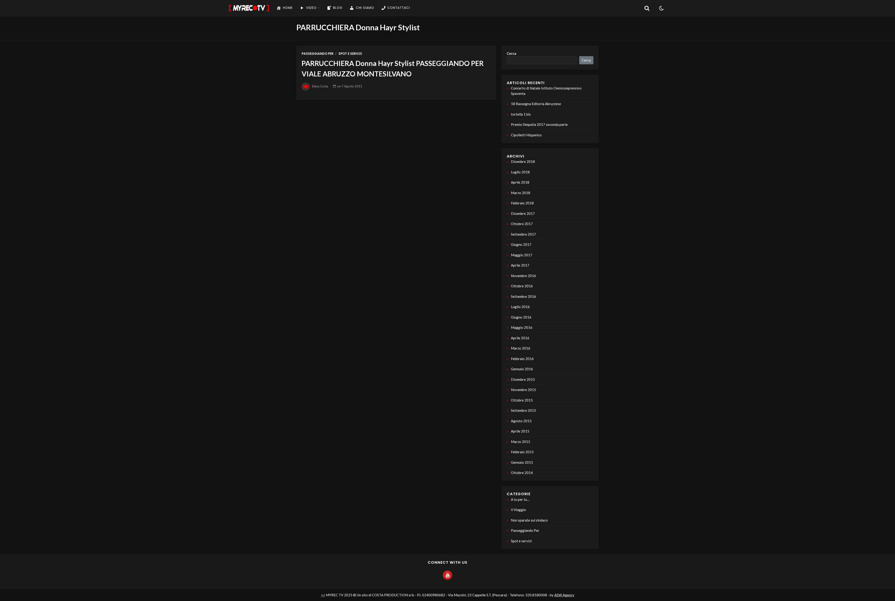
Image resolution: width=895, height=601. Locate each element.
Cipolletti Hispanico (526, 135)
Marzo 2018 (520, 193)
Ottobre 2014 (522, 472)
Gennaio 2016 (522, 369)
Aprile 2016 (520, 338)
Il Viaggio (518, 510)
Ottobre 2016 (522, 286)
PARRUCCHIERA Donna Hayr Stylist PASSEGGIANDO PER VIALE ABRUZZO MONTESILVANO (393, 68)
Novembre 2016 (523, 276)
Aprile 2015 (520, 431)
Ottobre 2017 (522, 224)
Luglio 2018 (520, 172)
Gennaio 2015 (522, 462)
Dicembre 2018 (523, 161)
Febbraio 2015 (522, 452)
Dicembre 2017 (523, 213)
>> (323, 595)
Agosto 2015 (521, 421)
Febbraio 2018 (522, 203)
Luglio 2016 (520, 307)
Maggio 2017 (521, 255)
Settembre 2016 (523, 296)
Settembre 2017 (523, 234)
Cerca (511, 53)
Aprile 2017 (520, 265)
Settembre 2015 (523, 410)
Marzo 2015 (520, 442)
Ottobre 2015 (522, 400)
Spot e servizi (350, 54)
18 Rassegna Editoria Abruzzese (536, 104)
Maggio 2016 (521, 327)
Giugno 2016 (521, 317)
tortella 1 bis (521, 114)
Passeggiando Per (318, 54)
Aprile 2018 (520, 182)
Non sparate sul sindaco (529, 520)
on (349, 86)
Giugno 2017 (521, 244)
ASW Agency (564, 595)
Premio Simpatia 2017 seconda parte (539, 124)
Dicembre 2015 (523, 379)
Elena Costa (320, 86)
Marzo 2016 (520, 348)
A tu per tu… (520, 499)
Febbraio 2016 (522, 359)
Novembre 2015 (523, 390)
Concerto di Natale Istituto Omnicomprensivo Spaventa (546, 91)
